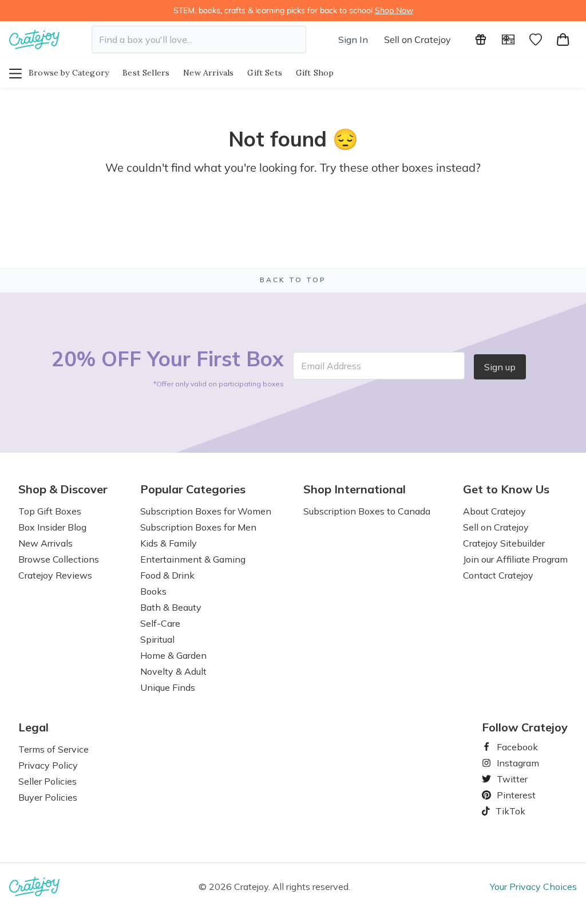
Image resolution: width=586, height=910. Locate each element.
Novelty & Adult (173, 671)
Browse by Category (69, 73)
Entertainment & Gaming (193, 559)
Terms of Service (53, 749)
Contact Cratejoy (498, 575)
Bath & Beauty (170, 607)
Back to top (293, 279)
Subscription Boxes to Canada (366, 511)
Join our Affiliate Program (515, 559)
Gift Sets (264, 73)
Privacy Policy (48, 765)
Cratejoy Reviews (55, 575)
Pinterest (511, 795)
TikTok (506, 811)
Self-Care (160, 623)
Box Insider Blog (52, 527)
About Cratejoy (494, 511)
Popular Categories (193, 489)
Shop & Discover (63, 489)
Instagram (513, 763)
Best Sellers (145, 73)
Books (153, 591)
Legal (33, 727)
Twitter (507, 779)
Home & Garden (173, 655)
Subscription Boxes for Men (198, 527)
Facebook (513, 747)
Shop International (354, 489)
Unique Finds (167, 687)
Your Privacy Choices (533, 886)
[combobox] (199, 39)
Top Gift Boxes (49, 511)
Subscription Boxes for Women (205, 511)
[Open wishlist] (535, 39)
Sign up (500, 367)
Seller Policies (47, 781)
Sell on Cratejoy (417, 39)
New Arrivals (208, 73)
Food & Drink (167, 575)
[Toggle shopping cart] (563, 39)
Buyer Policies (47, 797)
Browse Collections (58, 559)
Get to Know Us (506, 489)
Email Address (331, 365)
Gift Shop (315, 73)
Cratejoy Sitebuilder (504, 543)
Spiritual (157, 639)
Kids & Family (168, 543)
